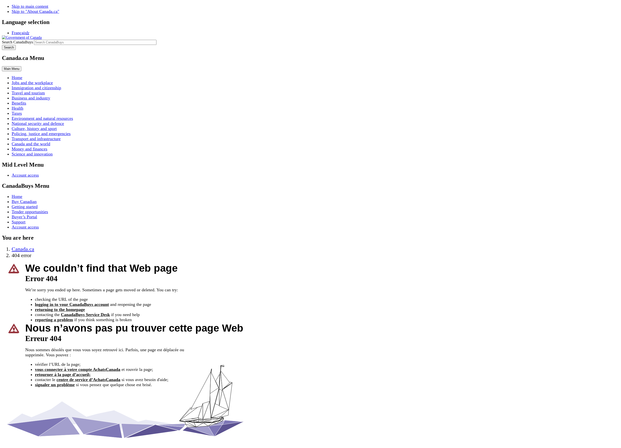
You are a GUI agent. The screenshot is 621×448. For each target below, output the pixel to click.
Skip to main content (30, 6)
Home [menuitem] (17, 77)
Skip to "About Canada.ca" (35, 11)
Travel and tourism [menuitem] (28, 92)
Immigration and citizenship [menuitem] (36, 87)
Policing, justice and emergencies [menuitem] (41, 133)
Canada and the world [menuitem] (31, 143)
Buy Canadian (24, 201)
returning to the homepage (60, 309)
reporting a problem (54, 319)
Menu (11, 69)
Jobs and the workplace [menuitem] (32, 82)
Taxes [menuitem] (17, 113)
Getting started (25, 206)
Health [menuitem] (17, 108)
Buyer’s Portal (24, 216)
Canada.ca (23, 249)
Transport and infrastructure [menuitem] (36, 138)
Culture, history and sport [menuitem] (34, 128)
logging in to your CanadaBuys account (72, 304)
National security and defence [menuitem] (38, 123)
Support (18, 222)
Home (17, 196)
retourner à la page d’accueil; (62, 374)
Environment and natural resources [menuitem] (42, 118)
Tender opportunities (30, 211)
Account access (25, 175)
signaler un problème (55, 384)
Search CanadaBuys (17, 42)
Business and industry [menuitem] (31, 98)
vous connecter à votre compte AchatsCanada (77, 369)
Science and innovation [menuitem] (32, 154)
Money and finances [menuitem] (29, 149)
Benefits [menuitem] (19, 103)
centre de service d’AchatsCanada (88, 379)
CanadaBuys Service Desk (85, 314)
